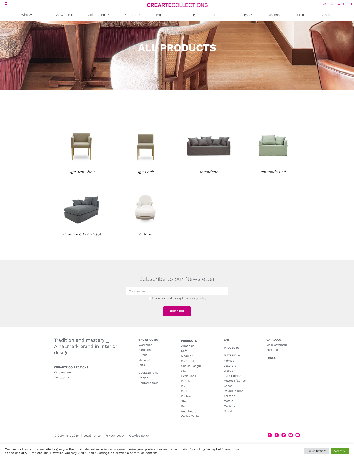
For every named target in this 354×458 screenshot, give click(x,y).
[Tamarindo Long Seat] (81, 192)
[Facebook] (270, 435)
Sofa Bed (187, 361)
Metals (228, 401)
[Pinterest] (283, 435)
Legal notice (92, 435)
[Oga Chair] (145, 130)
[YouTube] (290, 435)
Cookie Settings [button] (316, 450)
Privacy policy (115, 435)
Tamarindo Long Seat (81, 234)
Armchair (187, 345)
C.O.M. (228, 411)
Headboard (188, 411)
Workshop (145, 344)
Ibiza (141, 364)
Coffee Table (190, 416)
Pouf (184, 386)
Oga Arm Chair (82, 172)
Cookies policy (139, 435)
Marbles (229, 406)
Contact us (62, 377)
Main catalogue (277, 344)
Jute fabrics (232, 375)
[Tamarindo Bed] (272, 130)
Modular (187, 355)
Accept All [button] (339, 450)
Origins (143, 377)
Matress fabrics (235, 380)
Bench (185, 381)
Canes (228, 385)
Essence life (274, 349)
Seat (184, 391)
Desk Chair (188, 376)
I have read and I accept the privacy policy (179, 298)
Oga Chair (145, 172)
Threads (229, 395)
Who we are (62, 372)
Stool (184, 401)
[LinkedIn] (297, 435)
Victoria (145, 234)
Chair (185, 371)
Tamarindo (208, 172)
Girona (143, 354)
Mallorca (144, 360)
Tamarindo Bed (272, 172)
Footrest (187, 396)
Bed (183, 406)
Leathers (230, 365)
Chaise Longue (191, 366)
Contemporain (148, 382)
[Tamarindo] (208, 130)
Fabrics (229, 360)
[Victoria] (145, 192)
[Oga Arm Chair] (81, 130)
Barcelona (145, 349)
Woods (228, 370)
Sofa (184, 350)
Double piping (233, 390)
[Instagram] (277, 435)
